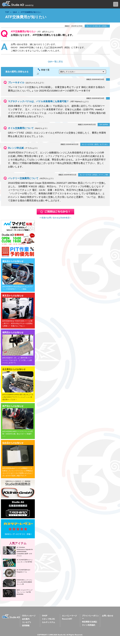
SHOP (44, 616)
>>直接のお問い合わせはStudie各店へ (55, 218)
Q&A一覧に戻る (55, 61)
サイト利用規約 (88, 625)
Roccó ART (67, 619)
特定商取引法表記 (89, 622)
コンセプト (26, 622)
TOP (7, 12)
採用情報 (26, 626)
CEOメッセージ (29, 616)
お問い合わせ (107, 616)
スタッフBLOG (48, 619)
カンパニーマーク (69, 616)
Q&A (15, 12)
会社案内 (26, 619)
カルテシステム (48, 622)
